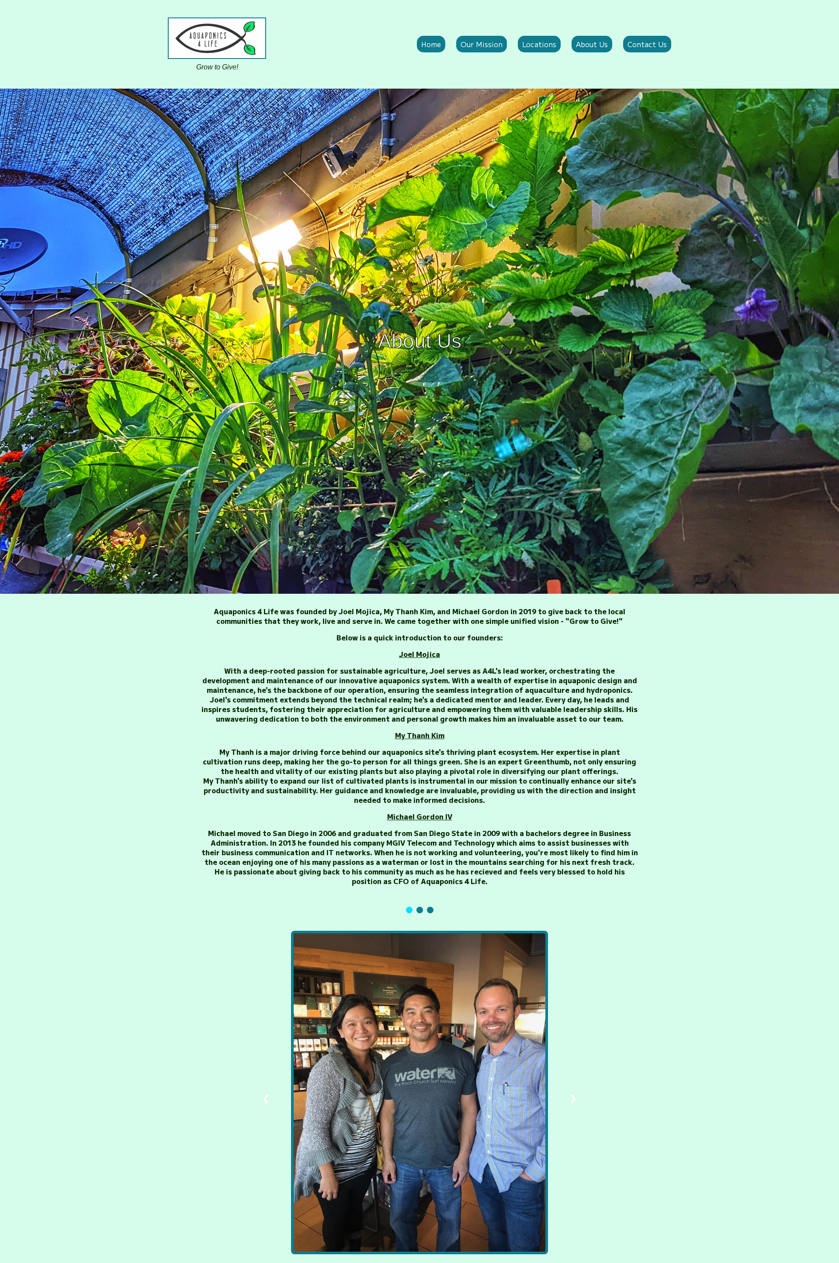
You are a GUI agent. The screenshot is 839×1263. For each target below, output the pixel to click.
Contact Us (647, 44)
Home (431, 44)
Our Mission (482, 44)
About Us (592, 44)
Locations (539, 44)
